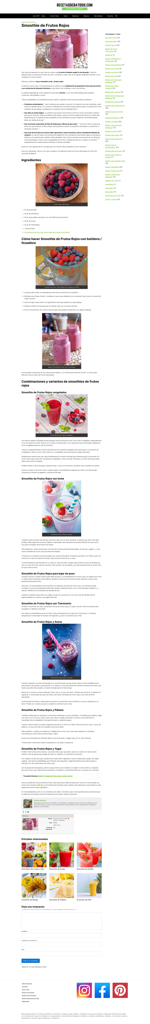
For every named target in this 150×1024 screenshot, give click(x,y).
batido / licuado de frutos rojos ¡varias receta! (55, 776)
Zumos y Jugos (110, 199)
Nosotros (110, 16)
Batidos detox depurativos (115, 106)
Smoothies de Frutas (29, 22)
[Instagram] (26, 812)
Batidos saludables (112, 167)
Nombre (25, 931)
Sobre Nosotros (27, 983)
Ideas (43, 16)
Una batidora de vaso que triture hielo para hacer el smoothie (46, 232)
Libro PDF (36, 16)
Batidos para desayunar (114, 139)
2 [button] (77, 108)
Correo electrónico (30, 940)
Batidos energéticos (112, 118)
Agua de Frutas (110, 38)
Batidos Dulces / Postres (114, 112)
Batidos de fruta (111, 76)
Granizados (109, 184)
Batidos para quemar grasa (115, 161)
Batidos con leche (111, 72)
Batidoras (75, 16)
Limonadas (109, 188)
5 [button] (79, 123)
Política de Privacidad (29, 995)
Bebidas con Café (111, 181)
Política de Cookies (28, 992)
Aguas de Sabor (111, 41)
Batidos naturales (111, 121)
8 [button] (98, 139)
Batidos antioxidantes (113, 65)
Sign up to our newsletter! (34, 967)
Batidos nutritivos (111, 131)
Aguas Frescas (110, 45)
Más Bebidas (98, 16)
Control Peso (54, 16)
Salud (65, 16)
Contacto (25, 986)
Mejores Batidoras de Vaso (30, 998)
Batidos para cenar (112, 135)
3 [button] (44, 119)
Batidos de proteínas (112, 92)
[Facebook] (23, 812)
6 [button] (38, 128)
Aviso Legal (25, 989)
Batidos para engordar (113, 151)
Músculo (86, 16)
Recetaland (25, 1001)
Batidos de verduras (112, 102)
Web (23, 949)
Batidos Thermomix (112, 171)
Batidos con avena (112, 69)
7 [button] (97, 139)
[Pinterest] (28, 812)
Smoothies (109, 192)
